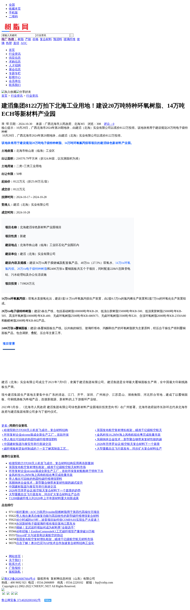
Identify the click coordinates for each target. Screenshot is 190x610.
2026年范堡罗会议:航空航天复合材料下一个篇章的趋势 (45, 490)
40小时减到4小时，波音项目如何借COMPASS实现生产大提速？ (58, 519)
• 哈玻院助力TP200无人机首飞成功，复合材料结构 (35, 430)
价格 (35, 39)
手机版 (13, 12)
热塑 (9, 43)
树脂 (21, 39)
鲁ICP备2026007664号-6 (19, 578)
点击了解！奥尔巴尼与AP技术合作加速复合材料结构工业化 (55, 543)
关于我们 (15, 560)
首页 (4, 95)
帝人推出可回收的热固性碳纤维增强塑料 (35, 478)
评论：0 (109, 123)
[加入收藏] (8, 92)
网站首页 (15, 556)
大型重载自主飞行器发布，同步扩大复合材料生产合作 (44, 494)
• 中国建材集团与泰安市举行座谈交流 (26, 444)
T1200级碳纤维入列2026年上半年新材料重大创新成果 (44, 498)
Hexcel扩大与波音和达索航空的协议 (39, 535)
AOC (24, 43)
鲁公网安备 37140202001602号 (21, 600)
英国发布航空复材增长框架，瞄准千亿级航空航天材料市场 (47, 467)
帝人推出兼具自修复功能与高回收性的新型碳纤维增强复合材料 (57, 515)
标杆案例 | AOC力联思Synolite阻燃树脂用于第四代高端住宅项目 (57, 511)
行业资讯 (17, 95)
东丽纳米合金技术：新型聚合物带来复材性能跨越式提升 (46, 482)
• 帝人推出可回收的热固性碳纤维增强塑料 (29, 439)
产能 (28, 39)
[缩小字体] (7, 123)
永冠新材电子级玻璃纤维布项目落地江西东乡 (45, 523)
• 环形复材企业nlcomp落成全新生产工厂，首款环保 (35, 434)
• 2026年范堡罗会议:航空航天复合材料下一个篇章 (127, 444)
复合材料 (46, 39)
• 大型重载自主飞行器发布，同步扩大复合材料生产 (128, 448)
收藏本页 (15, 8)
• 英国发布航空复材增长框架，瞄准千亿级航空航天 (128, 430)
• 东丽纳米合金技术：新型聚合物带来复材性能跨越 (128, 439)
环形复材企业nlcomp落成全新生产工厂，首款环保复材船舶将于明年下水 (56, 471)
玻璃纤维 (69, 39)
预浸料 (57, 39)
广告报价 (15, 567)
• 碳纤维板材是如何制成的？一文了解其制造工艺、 (35, 448)
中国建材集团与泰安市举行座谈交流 (32, 486)
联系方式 (15, 564)
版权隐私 (15, 571)
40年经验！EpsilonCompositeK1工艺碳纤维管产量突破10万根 (55, 531)
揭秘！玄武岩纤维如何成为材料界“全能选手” (45, 527)
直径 (16, 43)
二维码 (13, 16)
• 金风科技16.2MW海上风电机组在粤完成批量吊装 (128, 434)
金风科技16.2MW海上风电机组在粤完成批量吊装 (41, 474)
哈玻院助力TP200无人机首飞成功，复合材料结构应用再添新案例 (51, 463)
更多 (5, 425)
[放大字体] (2, 123)
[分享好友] (23, 92)
